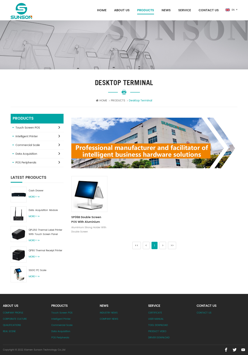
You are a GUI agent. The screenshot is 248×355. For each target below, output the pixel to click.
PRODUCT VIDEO (157, 331)
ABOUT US (122, 10)
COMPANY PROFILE (13, 313)
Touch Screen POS (28, 127)
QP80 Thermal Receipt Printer (45, 250)
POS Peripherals (26, 162)
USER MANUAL (156, 319)
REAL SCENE (9, 331)
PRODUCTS (145, 10)
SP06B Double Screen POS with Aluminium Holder (86, 219)
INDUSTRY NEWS (109, 313)
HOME (102, 10)
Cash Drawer (36, 191)
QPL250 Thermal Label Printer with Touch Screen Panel (45, 232)
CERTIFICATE (155, 313)
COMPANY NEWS (109, 319)
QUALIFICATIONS (12, 325)
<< (136, 245)
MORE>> (33, 197)
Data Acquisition (26, 154)
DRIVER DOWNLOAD (159, 337)
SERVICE (184, 10)
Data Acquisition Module (43, 210)
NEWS (166, 10)
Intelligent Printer (27, 136)
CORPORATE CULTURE (15, 319)
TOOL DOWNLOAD (158, 325)
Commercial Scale (28, 145)
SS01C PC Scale (37, 270)
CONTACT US (209, 10)
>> (172, 245)
